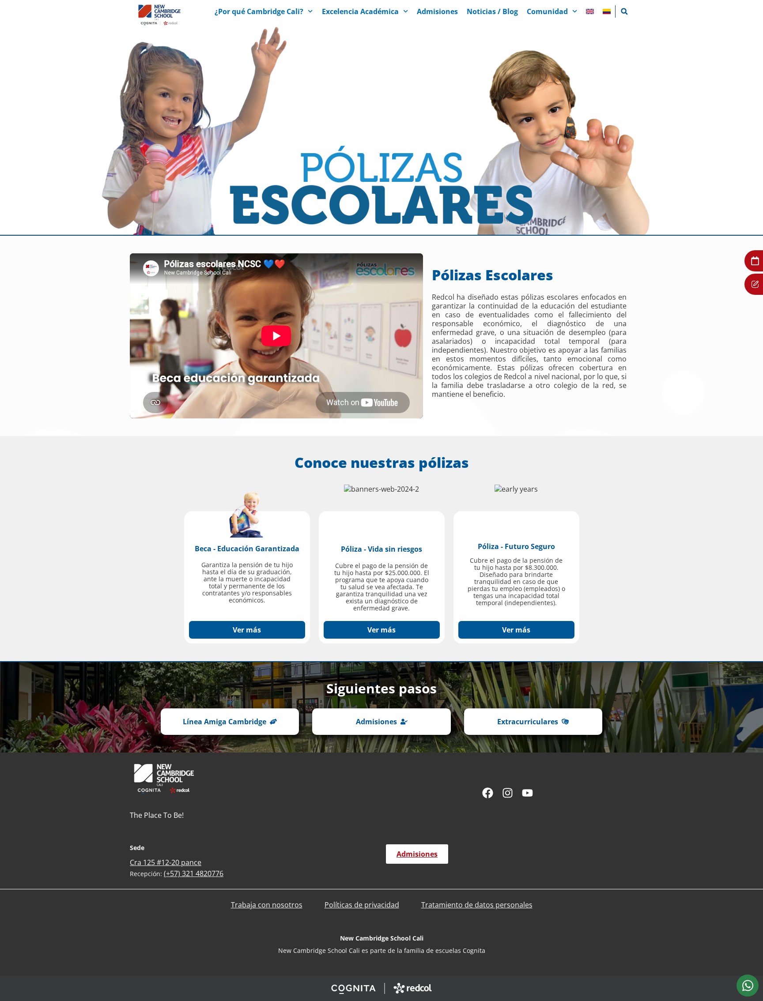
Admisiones (437, 11)
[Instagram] (507, 792)
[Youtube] (527, 792)
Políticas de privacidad (362, 905)
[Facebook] (487, 792)
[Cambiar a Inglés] (590, 11)
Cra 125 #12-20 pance (165, 862)
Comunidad (547, 11)
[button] (624, 11)
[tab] (748, 986)
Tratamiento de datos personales (477, 905)
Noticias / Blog (492, 11)
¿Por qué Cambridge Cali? (259, 11)
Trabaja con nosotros (266, 905)
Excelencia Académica (360, 11)
